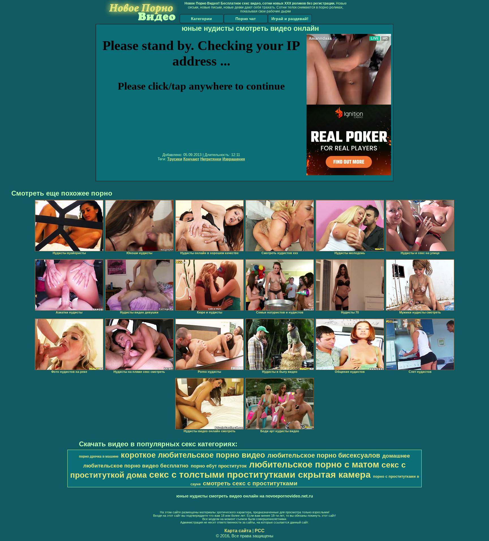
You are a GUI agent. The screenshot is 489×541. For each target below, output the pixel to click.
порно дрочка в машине (99, 456)
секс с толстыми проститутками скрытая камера (260, 474)
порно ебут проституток (219, 466)
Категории (201, 18)
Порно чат (245, 18)
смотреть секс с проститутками (250, 483)
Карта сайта (237, 530)
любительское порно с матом (314, 464)
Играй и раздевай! (289, 18)
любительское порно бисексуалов (323, 455)
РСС (260, 530)
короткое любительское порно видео (193, 455)
